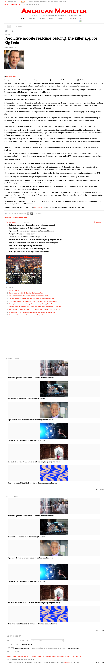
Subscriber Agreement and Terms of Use (57, 656)
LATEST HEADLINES (23, 222)
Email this (10, 213)
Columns (7, 34)
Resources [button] (61, 18)
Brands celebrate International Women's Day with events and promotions (34, 315)
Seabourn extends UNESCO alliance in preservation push (28, 296)
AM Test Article (14, 290)
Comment (19, 26)
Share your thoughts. (15, 217)
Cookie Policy (36, 656)
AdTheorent (39, 207)
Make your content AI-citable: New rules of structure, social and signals (33, 243)
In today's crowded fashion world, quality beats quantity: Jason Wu (32, 312)
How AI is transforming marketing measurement (25, 246)
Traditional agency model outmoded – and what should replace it (32, 225)
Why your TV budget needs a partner (21, 234)
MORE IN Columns (12, 358)
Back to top (100, 490)
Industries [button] (31, 18)
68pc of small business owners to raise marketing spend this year (31, 231)
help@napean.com (28, 644)
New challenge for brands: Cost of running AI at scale (27, 228)
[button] (12, 1)
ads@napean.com (73, 648)
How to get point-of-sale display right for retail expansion (29, 252)
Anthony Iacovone (11, 76)
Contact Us (77, 656)
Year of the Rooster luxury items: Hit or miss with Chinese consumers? (33, 301)
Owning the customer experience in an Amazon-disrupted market (31, 298)
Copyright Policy (23, 656)
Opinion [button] (42, 18)
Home (22, 18)
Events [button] (51, 18)
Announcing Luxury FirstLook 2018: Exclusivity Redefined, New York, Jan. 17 (34, 309)
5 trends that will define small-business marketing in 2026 (29, 249)
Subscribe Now (15, 4)
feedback (67, 662)
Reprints (23, 213)
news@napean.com (22, 648)
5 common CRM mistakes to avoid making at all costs (27, 237)
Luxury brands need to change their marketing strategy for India (31, 304)
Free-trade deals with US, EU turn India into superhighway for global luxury (35, 240)
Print (15, 31)
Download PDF (40, 213)
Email (9, 31)
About (6, 4)
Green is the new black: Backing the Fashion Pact (26, 293)
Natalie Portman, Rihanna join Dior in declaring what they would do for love (35, 307)
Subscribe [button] (72, 18)
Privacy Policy (11, 656)
